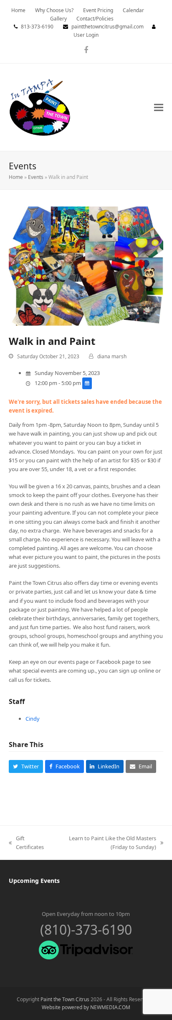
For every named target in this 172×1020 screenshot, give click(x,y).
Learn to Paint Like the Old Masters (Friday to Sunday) (105, 843)
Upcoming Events (34, 881)
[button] (158, 107)
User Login (86, 34)
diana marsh (111, 356)
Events (35, 177)
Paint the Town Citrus (64, 999)
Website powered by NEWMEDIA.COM (86, 1007)
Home (16, 177)
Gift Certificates (26, 843)
